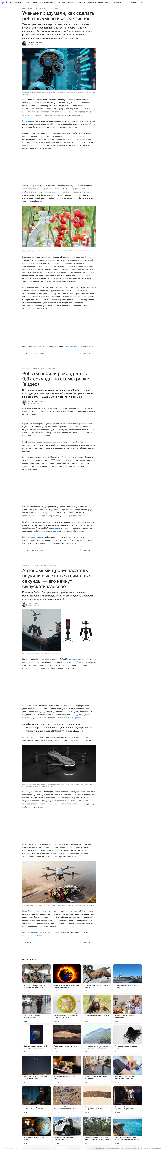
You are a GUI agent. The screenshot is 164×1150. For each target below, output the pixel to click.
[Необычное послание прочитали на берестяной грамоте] (97, 1100)
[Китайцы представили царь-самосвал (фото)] (67, 1131)
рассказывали (37, 537)
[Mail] (3, 2)
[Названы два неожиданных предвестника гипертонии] (127, 1070)
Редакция (99, 1148)
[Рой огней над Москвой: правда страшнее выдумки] (36, 1070)
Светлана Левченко (35, 43)
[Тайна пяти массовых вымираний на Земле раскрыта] (67, 978)
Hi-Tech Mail (45, 8)
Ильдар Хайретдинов (35, 401)
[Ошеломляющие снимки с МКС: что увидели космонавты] (36, 1039)
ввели (57, 528)
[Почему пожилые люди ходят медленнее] (97, 1070)
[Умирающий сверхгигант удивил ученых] (127, 978)
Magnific (24, 94)
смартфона (76, 718)
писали (34, 932)
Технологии (55, 8)
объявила (73, 659)
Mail (3, 1148)
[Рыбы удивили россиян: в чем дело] (67, 1039)
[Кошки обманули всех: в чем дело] (67, 1070)
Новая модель (28, 121)
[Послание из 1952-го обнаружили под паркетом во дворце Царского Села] (67, 1100)
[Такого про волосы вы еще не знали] (127, 1039)
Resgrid (91, 905)
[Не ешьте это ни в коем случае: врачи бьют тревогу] (67, 1009)
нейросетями (72, 346)
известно (37, 346)
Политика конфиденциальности (152, 1148)
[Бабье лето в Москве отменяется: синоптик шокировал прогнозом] (36, 1009)
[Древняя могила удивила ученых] (97, 1009)
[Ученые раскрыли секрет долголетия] (127, 1009)
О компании (9, 1148)
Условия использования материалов (113, 1148)
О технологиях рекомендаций (133, 1148)
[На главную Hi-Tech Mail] (8, 2)
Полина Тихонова (34, 604)
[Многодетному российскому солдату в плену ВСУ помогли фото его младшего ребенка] (36, 978)
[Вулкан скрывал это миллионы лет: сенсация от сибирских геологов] (97, 1039)
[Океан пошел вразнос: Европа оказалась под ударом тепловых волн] (127, 1131)
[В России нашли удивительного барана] (97, 978)
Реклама (16, 1148)
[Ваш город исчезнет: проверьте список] (36, 1131)
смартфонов (81, 424)
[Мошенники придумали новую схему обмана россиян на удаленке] (36, 1100)
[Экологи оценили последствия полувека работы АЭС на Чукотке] (97, 1131)
